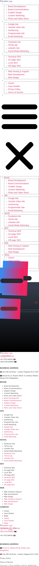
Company (4, 507)
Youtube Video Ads (16, 27)
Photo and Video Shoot (18, 18)
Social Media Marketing (18, 51)
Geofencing (13, 30)
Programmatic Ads (16, 33)
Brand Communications (18, 9)
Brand (8, 4)
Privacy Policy (14, 89)
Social (8, 39)
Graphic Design (15, 12)
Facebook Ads (14, 42)
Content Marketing (16, 15)
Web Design (13, 77)
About (8, 80)
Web (7, 69)
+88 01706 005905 (6, 531)
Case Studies (14, 86)
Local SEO (13, 63)
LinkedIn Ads (14, 48)
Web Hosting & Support (18, 71)
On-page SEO (14, 60)
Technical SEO (14, 57)
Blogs (8, 95)
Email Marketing (15, 36)
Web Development (16, 74)
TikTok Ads (13, 45)
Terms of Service (15, 92)
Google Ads (13, 24)
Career (11, 83)
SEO (7, 54)
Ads (7, 21)
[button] (19, 136)
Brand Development (17, 6)
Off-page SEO (14, 66)
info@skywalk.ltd (6, 364)
